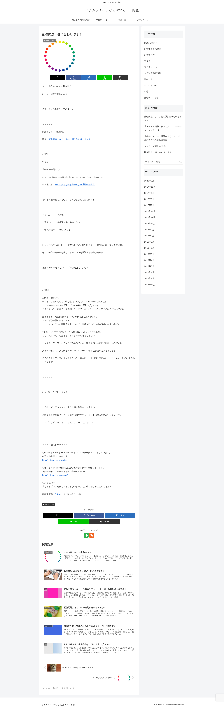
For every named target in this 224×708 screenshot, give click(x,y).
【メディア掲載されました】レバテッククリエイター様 (163, 128)
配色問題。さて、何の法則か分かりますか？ (70, 139)
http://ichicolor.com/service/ (54, 460)
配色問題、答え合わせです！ (158, 152)
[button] (120, 77)
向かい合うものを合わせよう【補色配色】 (75, 184)
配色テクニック (50, 504)
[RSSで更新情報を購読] (91, 535)
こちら (58, 494)
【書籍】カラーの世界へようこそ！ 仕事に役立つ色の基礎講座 (162, 138)
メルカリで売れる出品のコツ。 (159, 146)
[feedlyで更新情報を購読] (86, 535)
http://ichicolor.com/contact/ (55, 475)
